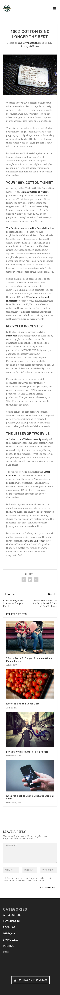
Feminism (9, 927)
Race (6, 951)
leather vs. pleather (35, 540)
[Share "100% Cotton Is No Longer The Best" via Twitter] (30, 579)
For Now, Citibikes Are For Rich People (27, 752)
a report (33, 379)
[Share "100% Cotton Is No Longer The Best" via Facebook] (24, 579)
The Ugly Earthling (28, 42)
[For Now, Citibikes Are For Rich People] (30, 729)
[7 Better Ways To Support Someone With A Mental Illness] (30, 637)
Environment (11, 921)
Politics (8, 945)
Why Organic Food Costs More (23, 703)
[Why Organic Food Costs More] (30, 684)
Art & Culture (12, 914)
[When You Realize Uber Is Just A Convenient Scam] (30, 775)
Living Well (27, 46)
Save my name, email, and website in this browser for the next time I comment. (27, 879)
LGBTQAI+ (9, 933)
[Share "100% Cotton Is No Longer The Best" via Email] (36, 579)
